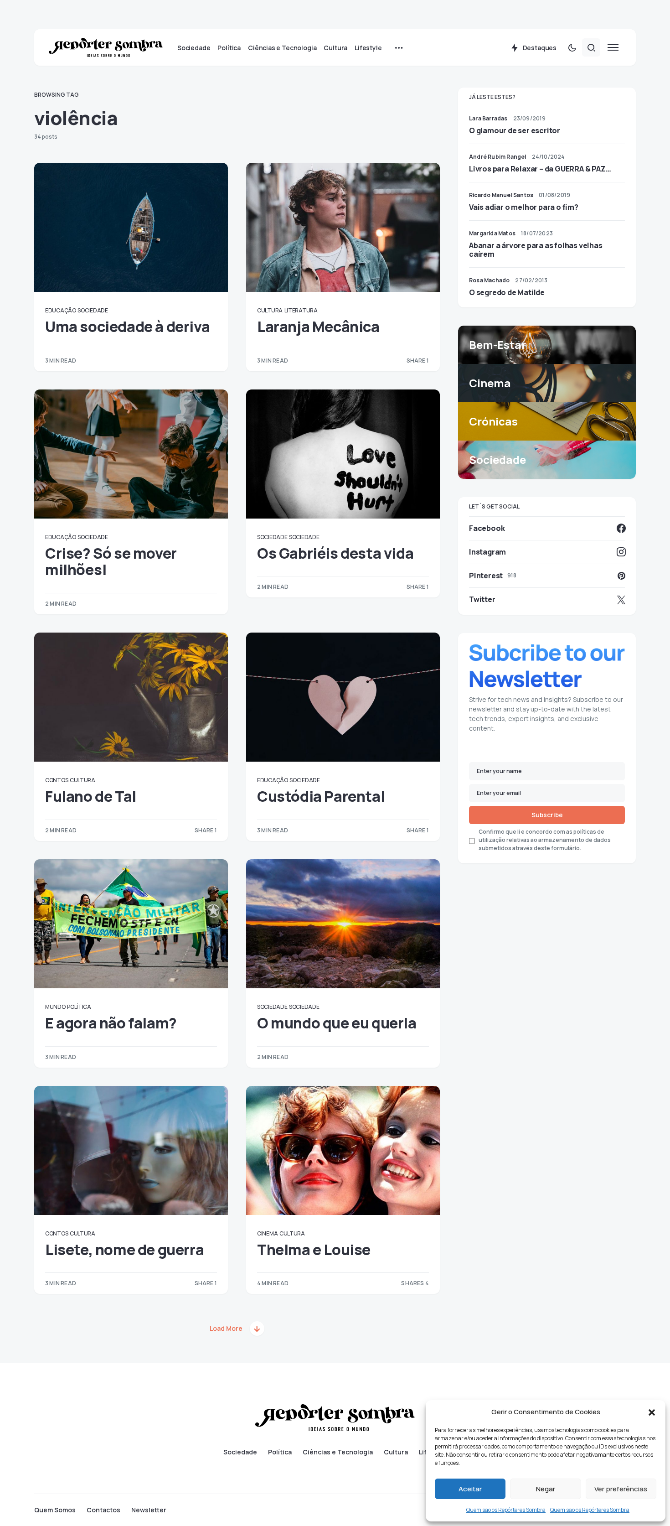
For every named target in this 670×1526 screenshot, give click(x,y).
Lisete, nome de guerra (124, 1250)
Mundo (55, 1007)
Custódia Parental (321, 796)
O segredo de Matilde (507, 292)
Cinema (267, 1233)
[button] (651, 1412)
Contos (56, 780)
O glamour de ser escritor (514, 130)
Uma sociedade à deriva (127, 327)
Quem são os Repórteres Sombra (506, 1510)
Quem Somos (55, 1510)
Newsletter (148, 1510)
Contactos (103, 1510)
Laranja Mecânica (318, 327)
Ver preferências (620, 1489)
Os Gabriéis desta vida (335, 553)
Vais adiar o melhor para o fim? (523, 207)
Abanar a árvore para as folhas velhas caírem (536, 249)
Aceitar (470, 1489)
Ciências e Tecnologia (338, 1452)
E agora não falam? (111, 1023)
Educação (60, 310)
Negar (545, 1489)
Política (79, 1007)
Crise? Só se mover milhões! (111, 561)
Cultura (270, 310)
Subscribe (547, 814)
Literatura (301, 310)
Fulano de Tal (90, 796)
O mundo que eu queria (337, 1023)
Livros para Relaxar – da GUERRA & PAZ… (540, 169)
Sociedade (92, 310)
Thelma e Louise (314, 1250)
